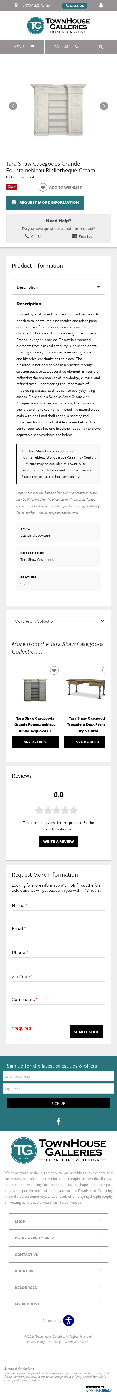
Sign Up (58, 1103)
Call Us (77, 5)
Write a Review (58, 841)
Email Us (85, 236)
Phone (20, 952)
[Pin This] (11, 188)
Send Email (86, 1032)
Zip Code (22, 976)
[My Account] (101, 5)
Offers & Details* (76, 1341)
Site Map (55, 1341)
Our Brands (13, 1356)
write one (63, 829)
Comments (24, 999)
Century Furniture (25, 177)
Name (19, 905)
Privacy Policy (36, 1341)
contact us (40, 476)
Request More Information (49, 202)
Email (19, 928)
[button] (104, 106)
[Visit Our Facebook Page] (58, 1122)
